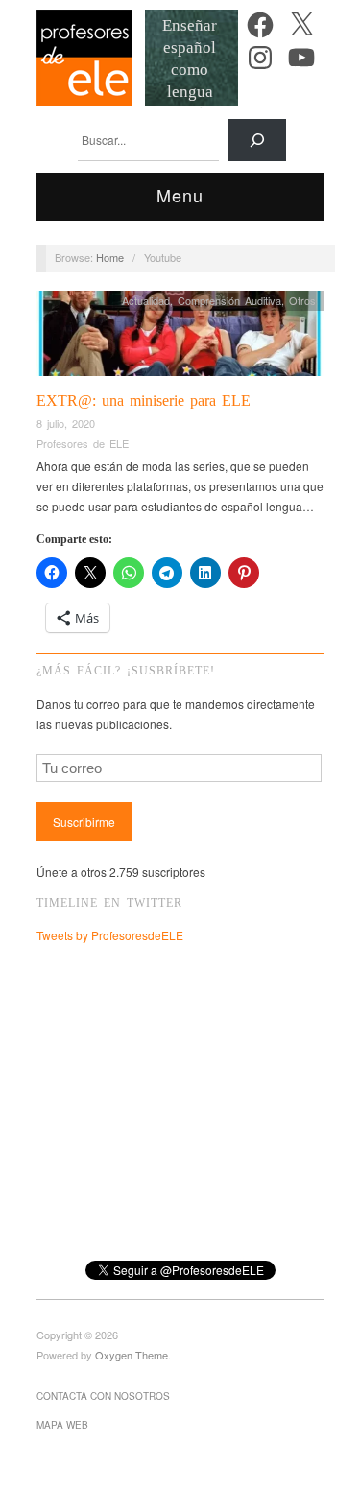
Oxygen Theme (131, 1354)
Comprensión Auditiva (229, 300)
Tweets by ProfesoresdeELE (109, 935)
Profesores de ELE (82, 443)
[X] (301, 25)
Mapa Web (62, 1424)
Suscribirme (84, 822)
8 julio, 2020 (65, 423)
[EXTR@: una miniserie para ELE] (180, 338)
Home (110, 257)
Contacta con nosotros (103, 1396)
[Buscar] (257, 140)
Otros (302, 300)
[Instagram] (260, 57)
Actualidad (146, 300)
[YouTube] (301, 57)
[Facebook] (260, 25)
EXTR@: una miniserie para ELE (143, 400)
